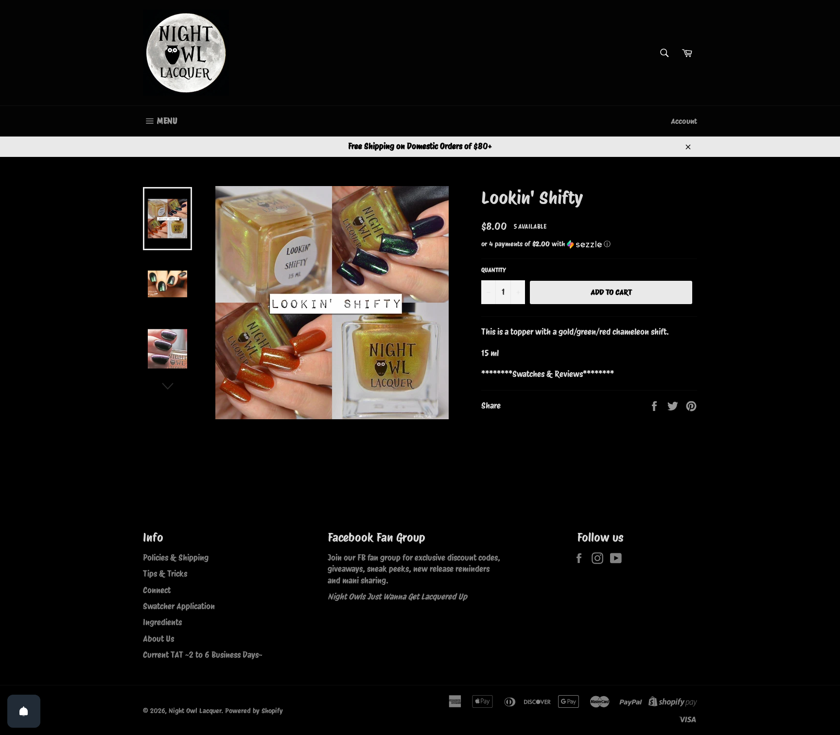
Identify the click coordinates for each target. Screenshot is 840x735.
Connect (157, 590)
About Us (158, 639)
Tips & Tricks (165, 574)
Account (684, 121)
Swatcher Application (179, 606)
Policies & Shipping (176, 558)
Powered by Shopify (254, 711)
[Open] (23, 711)
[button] (589, 244)
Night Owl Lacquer (195, 711)
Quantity (493, 269)
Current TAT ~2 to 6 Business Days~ (202, 655)
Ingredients (162, 622)
